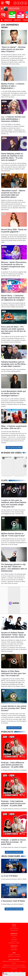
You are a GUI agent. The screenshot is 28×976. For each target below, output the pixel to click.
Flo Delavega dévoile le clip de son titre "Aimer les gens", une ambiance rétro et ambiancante (14, 567)
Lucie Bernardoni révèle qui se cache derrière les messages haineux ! (13, 393)
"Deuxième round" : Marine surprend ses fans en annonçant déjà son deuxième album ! (13, 194)
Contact (14, 927)
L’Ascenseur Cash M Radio (13, 901)
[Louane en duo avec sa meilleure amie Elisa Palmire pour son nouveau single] (14, 490)
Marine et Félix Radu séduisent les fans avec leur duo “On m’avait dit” (13, 673)
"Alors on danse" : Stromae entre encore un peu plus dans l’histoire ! (13, 49)
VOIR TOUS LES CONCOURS (14, 909)
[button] (7, 466)
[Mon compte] (25, 3)
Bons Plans (14, 935)
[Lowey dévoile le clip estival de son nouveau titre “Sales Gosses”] (14, 696)
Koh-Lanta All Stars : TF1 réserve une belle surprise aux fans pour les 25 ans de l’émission (13, 330)
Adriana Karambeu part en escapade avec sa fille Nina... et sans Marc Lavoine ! (14, 364)
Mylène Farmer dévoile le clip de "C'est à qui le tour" (13, 534)
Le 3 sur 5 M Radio (9, 876)
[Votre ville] (15, 3)
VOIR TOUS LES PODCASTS (14, 852)
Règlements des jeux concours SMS (14, 965)
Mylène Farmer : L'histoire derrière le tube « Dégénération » (12, 86)
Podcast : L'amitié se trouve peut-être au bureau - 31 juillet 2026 (13, 842)
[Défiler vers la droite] (25, 465)
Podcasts (14, 948)
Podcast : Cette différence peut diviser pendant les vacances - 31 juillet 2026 (12, 765)
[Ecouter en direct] (18, 3)
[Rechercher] (22, 3)
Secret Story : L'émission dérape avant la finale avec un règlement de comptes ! (13, 297)
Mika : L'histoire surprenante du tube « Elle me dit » (14, 427)
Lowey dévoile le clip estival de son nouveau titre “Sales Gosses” (13, 708)
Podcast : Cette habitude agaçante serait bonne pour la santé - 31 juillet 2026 (13, 803)
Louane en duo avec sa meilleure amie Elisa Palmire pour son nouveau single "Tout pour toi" (13, 503)
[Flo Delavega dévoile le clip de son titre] (14, 554)
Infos (14, 937)
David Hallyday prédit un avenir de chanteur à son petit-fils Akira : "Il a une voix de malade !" (12, 157)
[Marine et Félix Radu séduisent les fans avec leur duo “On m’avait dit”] (14, 661)
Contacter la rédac (14, 943)
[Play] (2, 9)
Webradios (8, 20)
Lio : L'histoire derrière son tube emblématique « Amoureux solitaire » (13, 119)
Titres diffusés (14, 928)
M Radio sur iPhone (14, 954)
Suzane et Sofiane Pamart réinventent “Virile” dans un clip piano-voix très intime (13, 635)
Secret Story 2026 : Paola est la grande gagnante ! (14, 230)
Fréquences (14, 930)
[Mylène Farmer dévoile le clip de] (14, 523)
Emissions (17, 20)
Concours (14, 941)
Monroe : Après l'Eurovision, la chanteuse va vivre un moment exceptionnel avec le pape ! (14, 265)
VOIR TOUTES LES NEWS (14, 447)
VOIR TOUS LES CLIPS (14, 728)
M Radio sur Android (14, 956)
